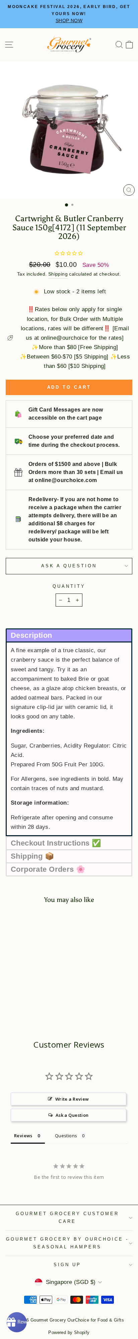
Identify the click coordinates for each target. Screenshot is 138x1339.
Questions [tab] (66, 1136)
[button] (69, 634)
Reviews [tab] (23, 1136)
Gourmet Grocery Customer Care (67, 1217)
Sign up (67, 1264)
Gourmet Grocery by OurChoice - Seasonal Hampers (67, 1243)
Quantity (69, 586)
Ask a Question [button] (72, 1115)
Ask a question (69, 565)
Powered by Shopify (68, 1332)
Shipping (58, 274)
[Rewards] (17, 1322)
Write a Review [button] (72, 1099)
